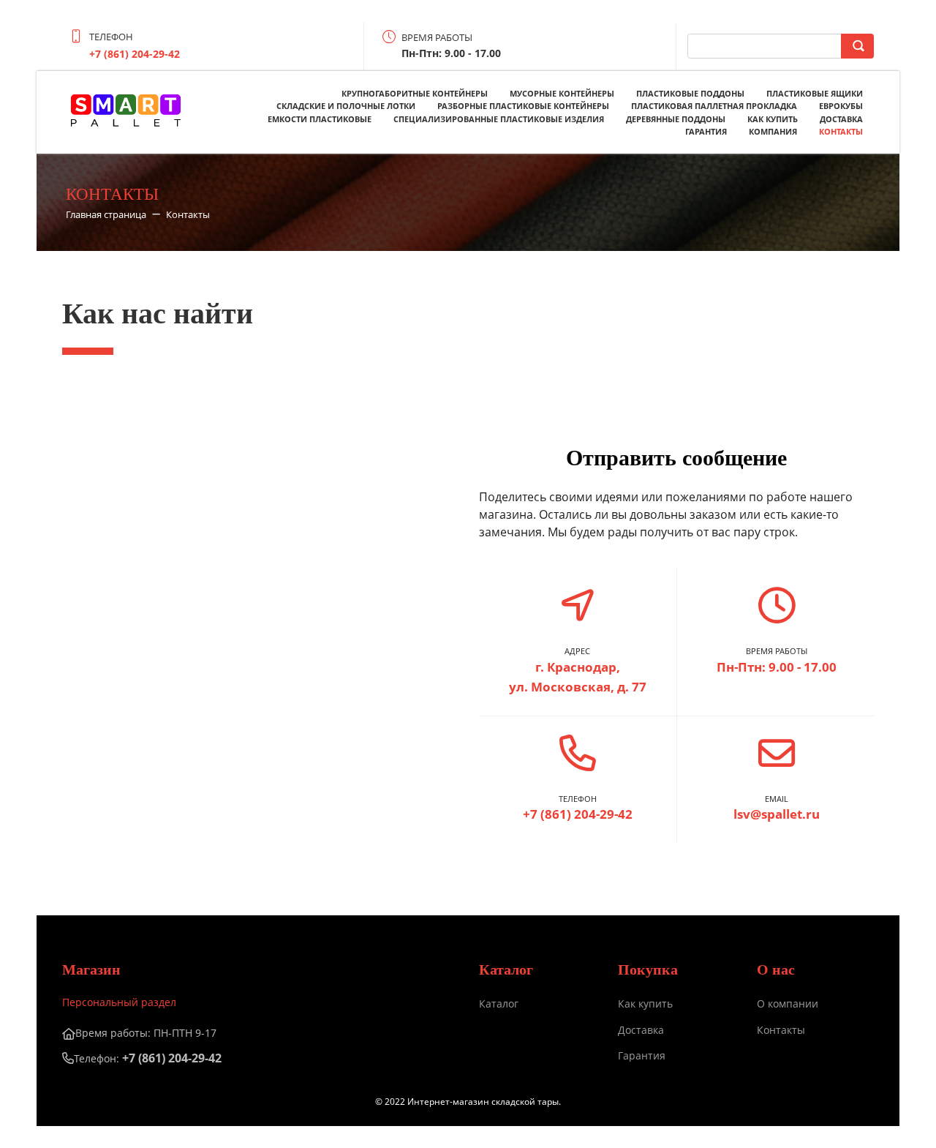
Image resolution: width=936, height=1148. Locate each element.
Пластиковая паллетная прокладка (714, 105)
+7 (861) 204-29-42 (134, 54)
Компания (773, 131)
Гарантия (706, 131)
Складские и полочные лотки (345, 105)
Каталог (498, 1003)
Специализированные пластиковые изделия (498, 118)
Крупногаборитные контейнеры (414, 93)
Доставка (841, 118)
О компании (787, 1003)
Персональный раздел (119, 1002)
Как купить (772, 118)
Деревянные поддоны (675, 118)
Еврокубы (841, 105)
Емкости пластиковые (319, 118)
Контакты (841, 131)
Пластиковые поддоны (690, 93)
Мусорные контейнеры (562, 93)
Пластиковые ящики (814, 93)
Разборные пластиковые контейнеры (523, 105)
